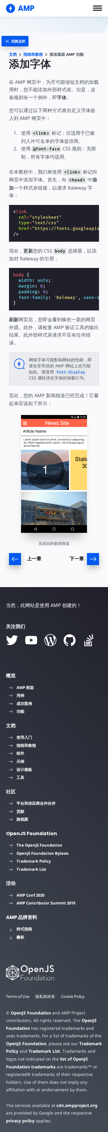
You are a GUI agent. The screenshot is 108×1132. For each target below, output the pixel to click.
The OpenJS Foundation (39, 845)
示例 (20, 761)
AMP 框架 (25, 687)
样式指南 (24, 929)
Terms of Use (17, 996)
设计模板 (24, 769)
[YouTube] (31, 640)
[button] (97, 8)
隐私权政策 (45, 996)
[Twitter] (12, 640)
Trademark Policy (33, 861)
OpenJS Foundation (31, 1013)
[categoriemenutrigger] (15, 41)
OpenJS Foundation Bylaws (42, 853)
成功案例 (24, 703)
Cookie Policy (73, 996)
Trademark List (31, 869)
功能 (20, 711)
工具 (20, 777)
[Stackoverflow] (89, 640)
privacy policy (20, 1121)
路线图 (22, 819)
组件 (20, 753)
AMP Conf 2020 (30, 895)
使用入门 (24, 737)
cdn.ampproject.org (77, 1105)
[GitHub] (70, 640)
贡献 (20, 811)
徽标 (20, 937)
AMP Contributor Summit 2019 (45, 903)
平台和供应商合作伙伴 (36, 803)
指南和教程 (33, 54)
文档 (13, 54)
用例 (20, 695)
